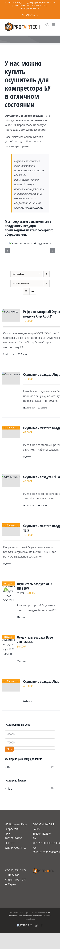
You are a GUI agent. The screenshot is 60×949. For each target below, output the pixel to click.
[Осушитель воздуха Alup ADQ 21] (11, 378)
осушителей (38, 915)
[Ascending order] (46, 274)
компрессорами (34, 207)
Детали (24, 354)
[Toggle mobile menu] (53, 24)
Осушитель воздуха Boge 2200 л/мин (35, 639)
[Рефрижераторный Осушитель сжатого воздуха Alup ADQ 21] (11, 315)
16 (8, 767)
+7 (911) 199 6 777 (15, 870)
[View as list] (33, 291)
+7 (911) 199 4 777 (36, 5)
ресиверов (27, 915)
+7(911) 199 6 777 (47, 2)
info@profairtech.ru (30, 8)
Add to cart (10, 354)
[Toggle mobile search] (47, 24)
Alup (9, 788)
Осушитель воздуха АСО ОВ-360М (34, 586)
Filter (9, 749)
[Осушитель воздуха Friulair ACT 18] (11, 480)
